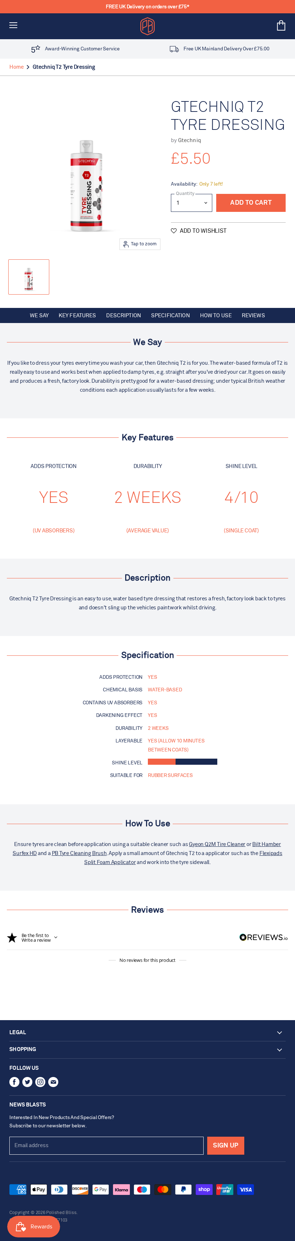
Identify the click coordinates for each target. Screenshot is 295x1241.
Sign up (225, 1145)
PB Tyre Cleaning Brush (79, 853)
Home (16, 67)
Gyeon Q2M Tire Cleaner (217, 844)
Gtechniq (189, 140)
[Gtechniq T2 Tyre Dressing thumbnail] (29, 277)
